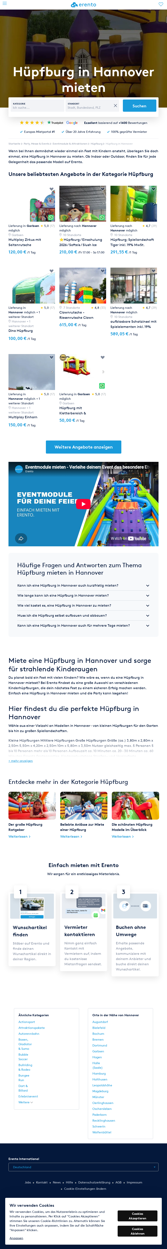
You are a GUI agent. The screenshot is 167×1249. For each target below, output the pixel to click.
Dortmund (99, 1045)
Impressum (134, 1182)
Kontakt (42, 1182)
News (57, 1182)
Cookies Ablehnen (138, 1231)
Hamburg (99, 1073)
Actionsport (26, 1022)
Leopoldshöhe (102, 1085)
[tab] (83, 585)
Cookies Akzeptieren (137, 1216)
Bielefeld (98, 1028)
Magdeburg (100, 1091)
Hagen (97, 1057)
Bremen (98, 1039)
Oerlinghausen (103, 1103)
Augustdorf (100, 1022)
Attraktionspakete (31, 1028)
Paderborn (99, 1114)
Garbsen (98, 1051)
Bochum (98, 1033)
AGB (118, 1182)
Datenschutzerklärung (94, 1182)
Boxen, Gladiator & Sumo (25, 1044)
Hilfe (69, 1182)
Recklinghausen (103, 1120)
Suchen (139, 105)
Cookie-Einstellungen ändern (85, 1188)
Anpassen (16, 1238)
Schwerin (98, 1126)
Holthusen (99, 1079)
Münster (98, 1097)
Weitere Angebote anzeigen (84, 447)
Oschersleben (102, 1109)
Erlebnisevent (28, 1096)
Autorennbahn (28, 1033)
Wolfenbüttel (101, 1132)
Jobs (28, 1182)
